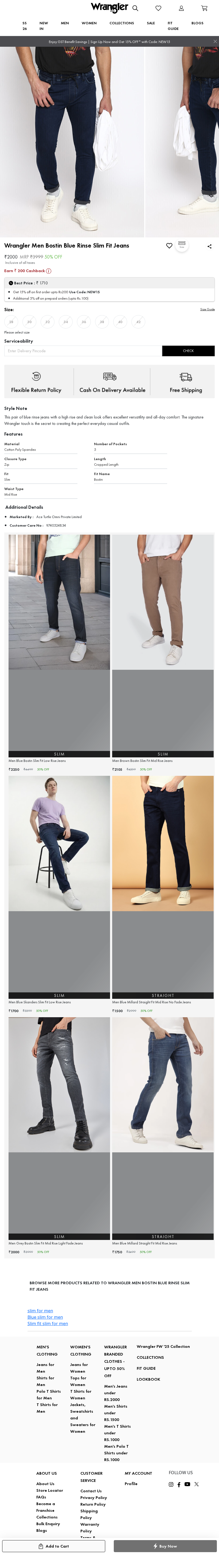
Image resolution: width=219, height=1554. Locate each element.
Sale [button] (151, 23)
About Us (45, 1483)
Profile (131, 1483)
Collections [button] (122, 23)
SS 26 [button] (24, 26)
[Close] (215, 41)
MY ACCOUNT (138, 1473)
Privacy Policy (93, 1497)
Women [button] (89, 23)
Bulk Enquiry (48, 1523)
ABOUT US (46, 1473)
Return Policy (93, 1504)
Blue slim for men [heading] (45, 1317)
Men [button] (65, 23)
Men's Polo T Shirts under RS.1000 (116, 1452)
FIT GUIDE (146, 1368)
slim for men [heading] (40, 1311)
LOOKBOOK (148, 1379)
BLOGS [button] (197, 23)
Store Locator (49, 1490)
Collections (47, 1517)
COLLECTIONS (150, 1357)
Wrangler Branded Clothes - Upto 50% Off (115, 1361)
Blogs (41, 1530)
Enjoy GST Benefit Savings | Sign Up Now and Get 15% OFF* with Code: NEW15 (109, 42)
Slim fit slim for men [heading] (48, 1323)
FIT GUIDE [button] (173, 26)
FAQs (41, 1497)
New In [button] (44, 26)
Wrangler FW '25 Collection (163, 1346)
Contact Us (91, 1491)
